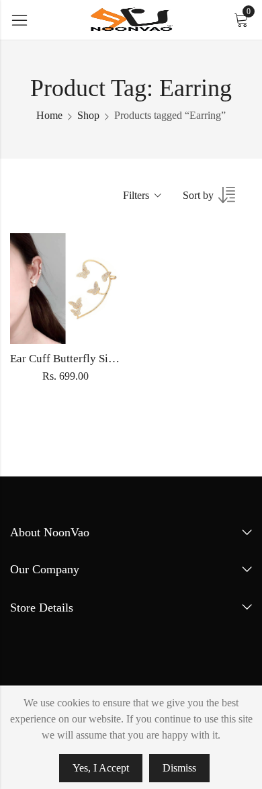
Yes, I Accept (101, 768)
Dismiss (179, 768)
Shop (88, 115)
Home (49, 115)
